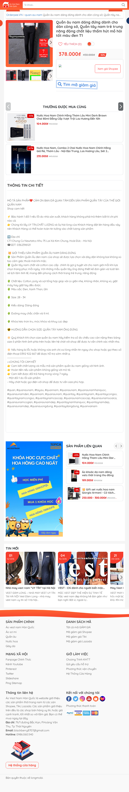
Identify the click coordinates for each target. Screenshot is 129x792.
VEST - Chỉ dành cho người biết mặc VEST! (80, 588)
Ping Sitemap (14, 683)
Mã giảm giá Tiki (76, 636)
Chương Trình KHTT (78, 659)
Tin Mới (12, 548)
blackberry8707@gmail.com (31, 730)
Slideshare (12, 678)
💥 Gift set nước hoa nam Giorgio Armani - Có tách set (98, 491)
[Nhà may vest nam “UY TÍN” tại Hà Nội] (30, 568)
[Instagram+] (82, 698)
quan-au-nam (34, 14)
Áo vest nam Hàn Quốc (20, 627)
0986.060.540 (24, 734)
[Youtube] (89, 698)
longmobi (37, 777)
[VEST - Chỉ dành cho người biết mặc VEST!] (83, 568)
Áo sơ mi (11, 632)
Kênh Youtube (14, 664)
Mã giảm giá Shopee (79, 632)
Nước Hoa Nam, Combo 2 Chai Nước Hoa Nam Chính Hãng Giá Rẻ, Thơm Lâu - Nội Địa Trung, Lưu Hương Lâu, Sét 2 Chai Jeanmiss (74, 149)
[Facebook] (69, 698)
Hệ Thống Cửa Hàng (79, 673)
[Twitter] (75, 698)
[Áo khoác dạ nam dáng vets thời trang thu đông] (74, 476)
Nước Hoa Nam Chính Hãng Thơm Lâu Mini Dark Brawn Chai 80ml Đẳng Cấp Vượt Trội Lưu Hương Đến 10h (72, 117)
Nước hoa (12, 641)
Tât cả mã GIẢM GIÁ (78, 627)
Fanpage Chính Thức (18, 659)
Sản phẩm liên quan (84, 446)
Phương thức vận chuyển (81, 669)
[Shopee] (95, 698)
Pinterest (11, 669)
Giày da (10, 646)
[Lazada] (102, 698)
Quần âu (11, 636)
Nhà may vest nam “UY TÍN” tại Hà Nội (30, 588)
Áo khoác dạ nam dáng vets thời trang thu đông (98, 473)
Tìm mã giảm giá (79, 84)
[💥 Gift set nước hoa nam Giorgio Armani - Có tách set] (74, 493)
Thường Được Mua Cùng (64, 107)
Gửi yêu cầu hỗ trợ (77, 664)
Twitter (10, 673)
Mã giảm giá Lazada (79, 641)
